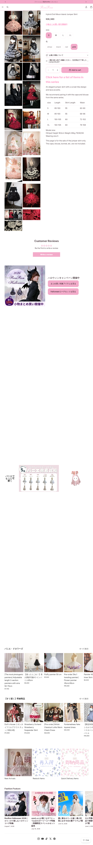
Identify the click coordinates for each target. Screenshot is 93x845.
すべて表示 (83, 649)
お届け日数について (56, 55)
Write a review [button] (46, 254)
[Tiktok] (46, 838)
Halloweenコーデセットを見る (63, 291)
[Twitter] (50, 838)
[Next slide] (85, 671)
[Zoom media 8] (31, 95)
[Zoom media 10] (31, 119)
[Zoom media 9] (13, 119)
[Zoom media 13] (13, 169)
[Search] (7, 7)
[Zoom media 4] (31, 48)
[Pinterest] (54, 838)
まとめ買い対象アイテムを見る (63, 283)
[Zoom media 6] (31, 71)
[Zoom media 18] (31, 214)
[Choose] (20, 669)
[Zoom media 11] (13, 143)
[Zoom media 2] (31, 23)
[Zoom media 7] (13, 95)
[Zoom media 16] (31, 195)
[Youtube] (42, 838)
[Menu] (2, 7)
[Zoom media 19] (13, 226)
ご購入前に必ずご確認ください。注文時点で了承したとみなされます (68, 61)
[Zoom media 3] (13, 48)
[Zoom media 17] (13, 214)
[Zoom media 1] (13, 23)
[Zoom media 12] (31, 143)
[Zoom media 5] (13, 71)
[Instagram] (38, 838)
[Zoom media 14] (31, 169)
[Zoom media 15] (13, 195)
